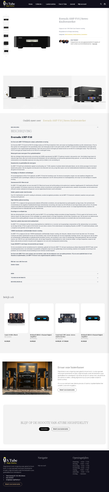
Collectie (38, 4)
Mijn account (82, 4)
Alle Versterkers (69, 34)
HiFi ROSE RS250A (19, 267)
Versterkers (84, 34)
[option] (6, 19)
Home (30, 4)
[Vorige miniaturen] (6, 15)
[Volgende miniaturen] (6, 56)
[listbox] (6, 35)
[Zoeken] (101, 4)
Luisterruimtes (51, 4)
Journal (72, 4)
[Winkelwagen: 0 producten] (104, 4)
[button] (51, 379)
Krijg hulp (94, 44)
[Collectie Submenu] (42, 4)
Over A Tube (63, 4)
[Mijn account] (54, 479)
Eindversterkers (77, 34)
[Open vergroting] (32, 42)
